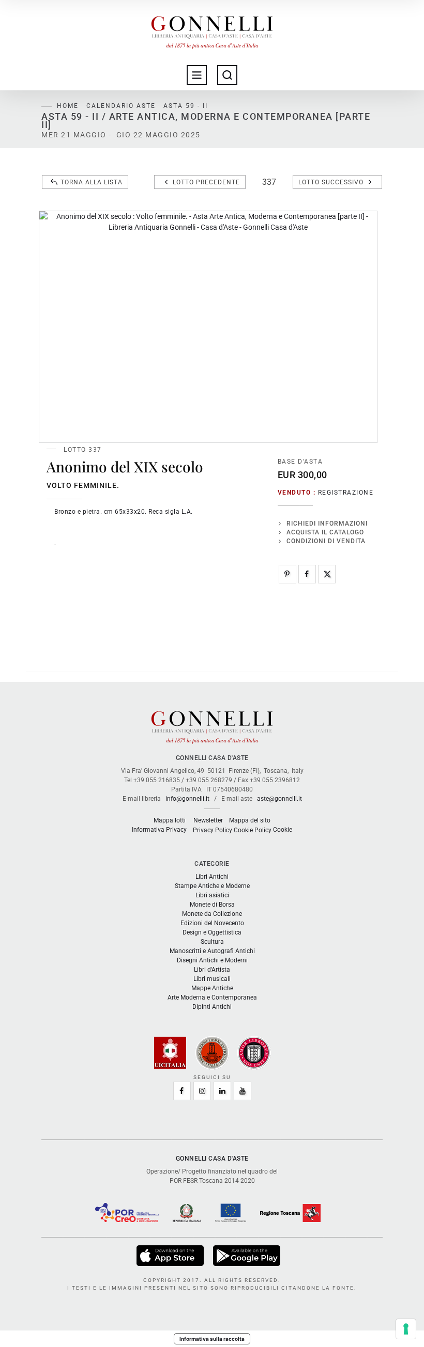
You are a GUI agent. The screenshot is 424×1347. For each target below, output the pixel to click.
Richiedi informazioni (327, 523)
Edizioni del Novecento (212, 923)
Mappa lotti (170, 820)
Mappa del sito (249, 820)
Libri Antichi (212, 876)
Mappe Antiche (212, 988)
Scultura (212, 941)
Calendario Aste (121, 105)
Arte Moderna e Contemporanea (212, 997)
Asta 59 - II (185, 105)
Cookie (282, 829)
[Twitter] (327, 574)
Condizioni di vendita (326, 541)
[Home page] (212, 30)
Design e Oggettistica (212, 932)
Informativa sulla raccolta (212, 1339)
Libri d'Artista (212, 969)
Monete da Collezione (212, 913)
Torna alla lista (91, 182)
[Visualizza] (171, 1255)
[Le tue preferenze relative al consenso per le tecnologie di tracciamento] (406, 1329)
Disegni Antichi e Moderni (212, 960)
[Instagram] (202, 1091)
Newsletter (208, 820)
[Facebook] (307, 574)
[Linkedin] (222, 1091)
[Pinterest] (287, 574)
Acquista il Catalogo (325, 532)
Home (68, 105)
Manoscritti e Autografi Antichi (212, 951)
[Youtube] (242, 1091)
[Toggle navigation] (197, 75)
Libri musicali (212, 978)
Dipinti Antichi (212, 1006)
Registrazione (346, 492)
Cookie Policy (252, 830)
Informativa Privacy (159, 829)
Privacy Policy (212, 830)
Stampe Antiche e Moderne (212, 886)
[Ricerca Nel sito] (227, 75)
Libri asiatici (212, 895)
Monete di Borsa (212, 904)
